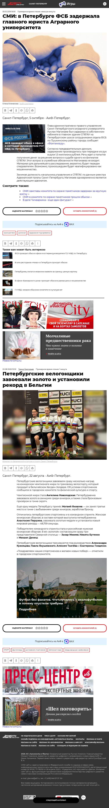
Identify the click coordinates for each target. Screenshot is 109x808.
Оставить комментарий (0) (85, 211)
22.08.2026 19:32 (9, 369)
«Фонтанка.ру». (56, 143)
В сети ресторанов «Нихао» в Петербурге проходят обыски (41, 262)
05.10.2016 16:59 (9, 12)
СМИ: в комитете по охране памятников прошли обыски (56, 197)
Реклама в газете (94, 739)
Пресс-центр (49, 736)
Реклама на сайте (29, 742)
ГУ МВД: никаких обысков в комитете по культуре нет (38, 290)
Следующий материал (56, 800)
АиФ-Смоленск (26, 104)
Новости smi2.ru (12, 360)
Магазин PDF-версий (67, 736)
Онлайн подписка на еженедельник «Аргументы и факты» (47, 739)
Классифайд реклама (94, 742)
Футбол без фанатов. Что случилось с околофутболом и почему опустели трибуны (60, 601)
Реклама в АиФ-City (74, 742)
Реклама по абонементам (51, 742)
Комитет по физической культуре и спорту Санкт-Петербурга (30, 461)
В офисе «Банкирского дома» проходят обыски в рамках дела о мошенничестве (50, 281)
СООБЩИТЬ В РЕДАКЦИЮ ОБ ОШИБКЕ (72, 746)
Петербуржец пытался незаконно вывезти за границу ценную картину (46, 272)
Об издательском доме (31, 736)
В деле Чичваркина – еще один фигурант (47, 200)
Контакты (80, 739)
